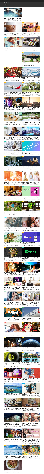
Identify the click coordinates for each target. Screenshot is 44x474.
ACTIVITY (23, 37)
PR (4, 232)
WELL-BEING (5, 37)
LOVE (4, 322)
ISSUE (23, 67)
